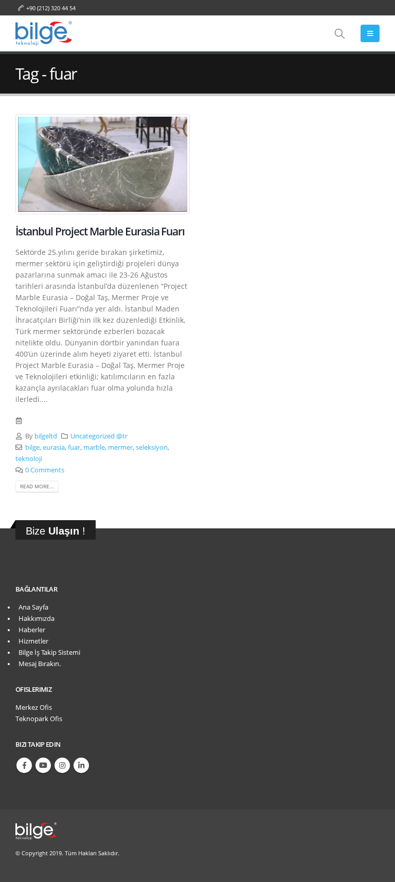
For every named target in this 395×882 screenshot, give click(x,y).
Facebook (24, 765)
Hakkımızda (35, 618)
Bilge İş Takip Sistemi (47, 652)
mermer (120, 447)
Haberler (30, 630)
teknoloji (28, 458)
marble (94, 447)
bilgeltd (45, 436)
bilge (32, 447)
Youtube (43, 765)
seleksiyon (152, 447)
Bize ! (55, 531)
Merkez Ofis (33, 707)
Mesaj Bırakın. (38, 663)
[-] (43, 33)
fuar (74, 447)
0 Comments (44, 470)
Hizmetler (31, 641)
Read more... (37, 486)
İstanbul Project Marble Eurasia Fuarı (100, 231)
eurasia (54, 447)
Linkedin (81, 765)
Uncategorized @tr (99, 436)
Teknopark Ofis (38, 718)
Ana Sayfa (31, 607)
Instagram (62, 765)
